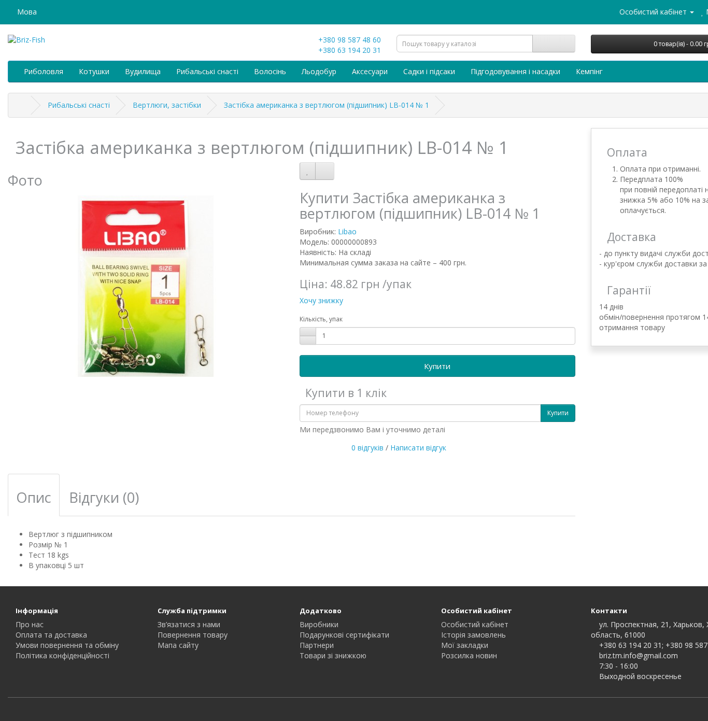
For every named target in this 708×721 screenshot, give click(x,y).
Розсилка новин (469, 655)
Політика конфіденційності (62, 655)
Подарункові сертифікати (344, 635)
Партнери (317, 645)
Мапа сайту (178, 645)
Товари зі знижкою (333, 655)
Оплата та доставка (51, 635)
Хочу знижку (321, 300)
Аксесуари (370, 71)
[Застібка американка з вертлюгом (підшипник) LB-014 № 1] (146, 286)
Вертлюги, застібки (167, 105)
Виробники (319, 624)
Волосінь (270, 71)
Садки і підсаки (429, 71)
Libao (347, 231)
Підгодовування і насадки (515, 71)
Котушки (94, 71)
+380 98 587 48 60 (348, 40)
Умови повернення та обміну (67, 645)
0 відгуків (367, 448)
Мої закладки (464, 645)
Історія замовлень (473, 635)
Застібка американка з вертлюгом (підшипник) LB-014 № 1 (326, 105)
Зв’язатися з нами (189, 624)
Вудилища (143, 71)
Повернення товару (193, 635)
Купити (437, 366)
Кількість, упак (321, 319)
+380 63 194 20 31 (348, 50)
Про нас (30, 624)
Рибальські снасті (207, 71)
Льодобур (319, 71)
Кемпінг (589, 71)
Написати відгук (418, 448)
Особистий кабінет (474, 624)
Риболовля (43, 71)
